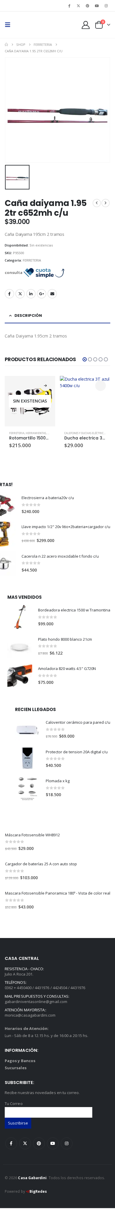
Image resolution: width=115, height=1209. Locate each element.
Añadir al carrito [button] (100, 385)
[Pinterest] (87, 5)
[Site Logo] (26, 25)
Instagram (67, 1143)
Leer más (45, 385)
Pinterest (39, 1143)
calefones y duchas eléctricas (85, 433)
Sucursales (16, 1067)
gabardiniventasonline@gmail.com (36, 1001)
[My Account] (86, 25)
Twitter (20, 293)
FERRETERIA (32, 260)
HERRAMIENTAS (36, 433)
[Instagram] (106, 5)
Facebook (9, 293)
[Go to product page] (85, 401)
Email (52, 293)
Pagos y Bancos (20, 1060)
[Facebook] (69, 5)
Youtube (53, 1143)
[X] (78, 5)
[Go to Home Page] (6, 44)
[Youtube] (97, 5)
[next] (105, 203)
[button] (9, 25)
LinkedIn (31, 293)
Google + (41, 293)
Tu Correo (14, 1103)
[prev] (97, 203)
